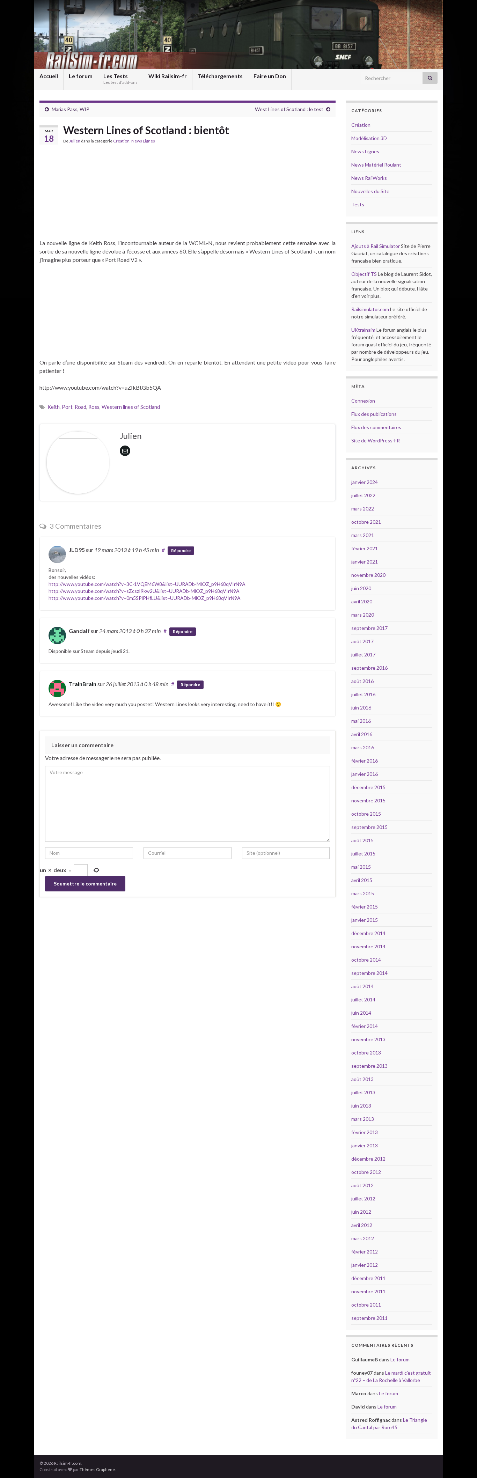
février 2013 (364, 1132)
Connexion (363, 401)
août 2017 (362, 641)
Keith (53, 407)
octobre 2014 (366, 960)
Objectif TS (364, 274)
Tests (357, 204)
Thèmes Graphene (97, 1469)
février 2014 (364, 1026)
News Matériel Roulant (376, 165)
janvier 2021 (364, 562)
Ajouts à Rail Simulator (375, 246)
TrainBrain (82, 684)
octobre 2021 (366, 522)
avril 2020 (361, 601)
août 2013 (362, 1079)
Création (121, 141)
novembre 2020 (368, 575)
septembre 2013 (369, 1066)
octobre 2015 (366, 814)
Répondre (181, 550)
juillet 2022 (363, 495)
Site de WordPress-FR (375, 440)
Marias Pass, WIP (70, 109)
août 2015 (362, 840)
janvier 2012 (364, 1265)
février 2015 (364, 907)
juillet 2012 (363, 1198)
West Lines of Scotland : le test (289, 109)
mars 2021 (362, 535)
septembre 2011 (369, 1318)
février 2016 (364, 761)
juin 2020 (361, 588)
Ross (94, 407)
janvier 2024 (364, 482)
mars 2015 (362, 893)
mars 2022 (362, 509)
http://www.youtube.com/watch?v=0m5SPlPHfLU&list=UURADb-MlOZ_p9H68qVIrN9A (145, 598)
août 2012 (362, 1185)
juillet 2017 (363, 654)
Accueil (48, 76)
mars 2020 (362, 615)
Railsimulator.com (370, 309)
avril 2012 (361, 1225)
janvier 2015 (364, 920)
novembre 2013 (368, 1039)
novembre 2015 (368, 800)
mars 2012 (362, 1238)
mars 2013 (362, 1119)
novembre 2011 (368, 1291)
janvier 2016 (364, 774)
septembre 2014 (369, 973)
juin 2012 (361, 1212)
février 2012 (364, 1252)
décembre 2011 (368, 1278)
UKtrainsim (363, 330)
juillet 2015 (363, 853)
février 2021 (364, 548)
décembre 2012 (368, 1159)
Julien (74, 141)
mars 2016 (362, 747)
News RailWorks (369, 178)
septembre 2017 (369, 628)
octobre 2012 (366, 1172)
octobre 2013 (366, 1053)
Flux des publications (374, 414)
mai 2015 (361, 867)
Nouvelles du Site (370, 191)
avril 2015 (361, 880)
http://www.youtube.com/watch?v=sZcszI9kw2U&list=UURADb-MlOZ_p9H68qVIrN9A (144, 591)
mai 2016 (361, 721)
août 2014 (362, 986)
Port (67, 407)
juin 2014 (361, 1013)
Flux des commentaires (376, 427)
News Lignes (143, 141)
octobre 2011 (366, 1305)
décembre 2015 (368, 787)
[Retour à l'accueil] (238, 34)
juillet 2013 (363, 1092)
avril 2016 (361, 734)
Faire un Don (270, 76)
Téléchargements (220, 76)
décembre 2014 (368, 933)
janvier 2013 (364, 1145)
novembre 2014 (368, 946)
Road (80, 407)
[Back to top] (461, 1462)
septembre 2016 (369, 668)
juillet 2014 (363, 999)
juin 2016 (361, 708)
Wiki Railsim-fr (167, 76)
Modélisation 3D (369, 138)
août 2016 (362, 681)
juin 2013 (361, 1106)
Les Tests (120, 79)
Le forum (81, 76)
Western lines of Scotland (131, 407)
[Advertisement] (187, 195)
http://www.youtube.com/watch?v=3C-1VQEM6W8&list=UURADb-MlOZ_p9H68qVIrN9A (147, 584)
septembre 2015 (369, 827)
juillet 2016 (363, 694)
